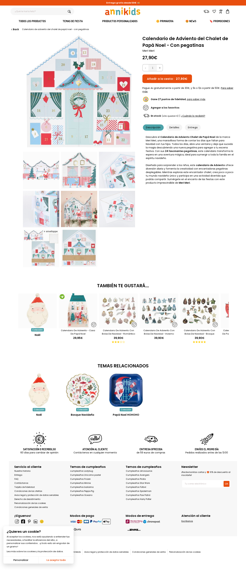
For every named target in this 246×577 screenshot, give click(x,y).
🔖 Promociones (220, 21)
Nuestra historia (22, 471)
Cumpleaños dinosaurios (139, 471)
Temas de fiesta (73, 21)
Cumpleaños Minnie (80, 483)
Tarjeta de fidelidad (24, 487)
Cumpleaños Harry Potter (138, 499)
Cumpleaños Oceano (81, 495)
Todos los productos (32, 21)
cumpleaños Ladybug (81, 471)
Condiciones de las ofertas (28, 491)
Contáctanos (21, 483)
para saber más (196, 99)
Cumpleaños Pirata (136, 479)
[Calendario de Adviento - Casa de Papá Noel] (78, 326)
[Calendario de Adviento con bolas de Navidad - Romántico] (118, 326)
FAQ (16, 479)
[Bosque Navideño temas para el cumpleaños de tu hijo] (82, 390)
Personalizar (20, 560)
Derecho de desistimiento (27, 499)
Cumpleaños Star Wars (138, 483)
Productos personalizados (120, 21)
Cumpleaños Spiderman (138, 491)
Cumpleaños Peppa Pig (82, 491)
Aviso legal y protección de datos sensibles (36, 495)
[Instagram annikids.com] (17, 521)
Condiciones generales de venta (31, 507)
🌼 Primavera (164, 21)
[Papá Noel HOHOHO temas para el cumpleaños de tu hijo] (126, 390)
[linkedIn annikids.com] (35, 521)
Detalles (174, 127)
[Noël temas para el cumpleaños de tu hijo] (39, 390)
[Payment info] (95, 521)
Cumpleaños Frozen (80, 479)
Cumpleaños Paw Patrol (138, 495)
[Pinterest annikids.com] (29, 521)
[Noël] (37, 326)
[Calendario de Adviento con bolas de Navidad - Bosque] (199, 326)
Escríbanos (187, 521)
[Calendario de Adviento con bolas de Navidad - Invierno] (159, 326)
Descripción (153, 127)
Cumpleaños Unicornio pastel (85, 475)
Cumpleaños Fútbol (136, 487)
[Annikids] (122, 11)
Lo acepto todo (56, 560)
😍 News (190, 21)
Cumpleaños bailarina (82, 487)
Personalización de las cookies (30, 503)
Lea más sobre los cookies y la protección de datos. (35, 551)
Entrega (192, 127)
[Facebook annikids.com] (23, 521)
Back (16, 29)
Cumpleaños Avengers (137, 475)
